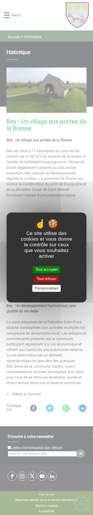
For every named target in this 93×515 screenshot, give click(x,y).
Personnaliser (46, 288)
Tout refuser (47, 279)
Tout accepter (46, 269)
